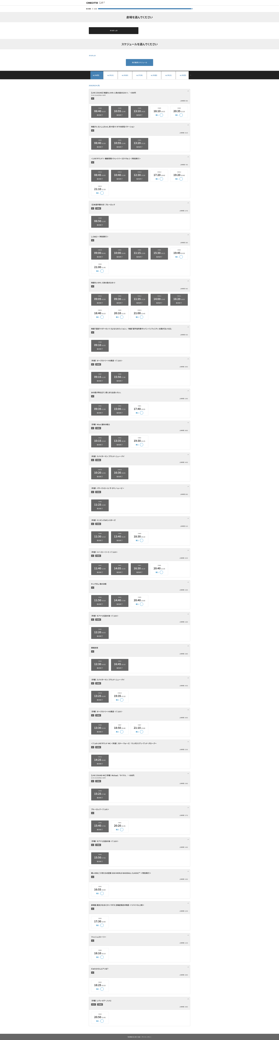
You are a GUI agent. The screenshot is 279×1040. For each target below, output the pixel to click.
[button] (139, 96)
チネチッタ (113, 30)
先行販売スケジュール (139, 62)
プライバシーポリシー (146, 1037)
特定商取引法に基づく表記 (134, 1037)
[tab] (139, 96)
